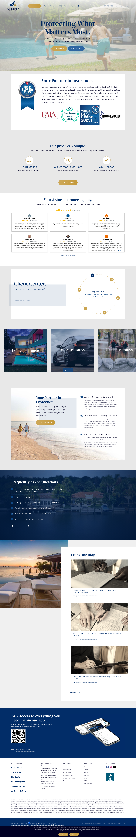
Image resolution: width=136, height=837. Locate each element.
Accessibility (14, 823)
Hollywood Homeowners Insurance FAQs (100, 807)
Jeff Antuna (106, 219)
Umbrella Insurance (91, 596)
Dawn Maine (29, 239)
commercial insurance (84, 799)
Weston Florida (103, 812)
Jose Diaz (68, 219)
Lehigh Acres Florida (17, 808)
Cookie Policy (35, 823)
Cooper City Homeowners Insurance (59, 801)
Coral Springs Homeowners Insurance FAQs (42, 803)
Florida (106, 799)
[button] (78, 6)
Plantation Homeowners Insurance (79, 810)
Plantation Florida (64, 810)
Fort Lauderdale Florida (103, 803)
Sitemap (53, 823)
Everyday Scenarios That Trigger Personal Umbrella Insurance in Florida (95, 591)
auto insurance (46, 799)
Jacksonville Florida (117, 807)
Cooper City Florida (43, 801)
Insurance (82, 596)
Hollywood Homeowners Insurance (78, 807)
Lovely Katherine (106, 239)
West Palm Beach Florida (92, 812)
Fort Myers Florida (66, 805)
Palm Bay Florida (113, 808)
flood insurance (55, 799)
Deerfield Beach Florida (89, 803)
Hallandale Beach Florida (89, 805)
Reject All (74, 834)
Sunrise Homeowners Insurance (33, 812)
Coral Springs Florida (100, 801)
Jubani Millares (68, 239)
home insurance (36, 799)
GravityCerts (121, 823)
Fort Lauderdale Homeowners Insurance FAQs (47, 805)
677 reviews (76, 210)
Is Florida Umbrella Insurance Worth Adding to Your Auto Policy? (97, 677)
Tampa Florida (80, 812)
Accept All (63, 834)
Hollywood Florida (53, 807)
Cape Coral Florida (21, 801)
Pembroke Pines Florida (25, 810)
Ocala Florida (95, 808)
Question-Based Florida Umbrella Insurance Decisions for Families (97, 634)
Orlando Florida (103, 808)
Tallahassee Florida (69, 812)
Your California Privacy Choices (20, 825)
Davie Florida (58, 803)
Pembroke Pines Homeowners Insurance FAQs (45, 810)
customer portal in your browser (26, 751)
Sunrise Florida (20, 812)
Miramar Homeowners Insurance (59, 808)
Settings (83, 831)
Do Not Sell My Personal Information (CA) (42, 825)
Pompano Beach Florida (96, 810)
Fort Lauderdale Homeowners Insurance (22, 805)
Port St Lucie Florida (109, 810)
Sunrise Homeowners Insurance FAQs (53, 812)
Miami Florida (27, 808)
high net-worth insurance (67, 799)
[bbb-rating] (110, 774)
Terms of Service (45, 823)
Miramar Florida (35, 808)
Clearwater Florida (32, 801)
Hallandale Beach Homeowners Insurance (108, 805)
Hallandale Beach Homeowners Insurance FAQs (24, 807)
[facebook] (107, 767)
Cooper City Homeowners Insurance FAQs (82, 801)
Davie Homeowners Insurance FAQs (73, 803)
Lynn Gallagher (29, 219)
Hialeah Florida (43, 807)
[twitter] (114, 767)
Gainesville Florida (76, 805)
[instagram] (111, 767)
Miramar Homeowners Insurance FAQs (80, 808)
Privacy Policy (23, 823)
